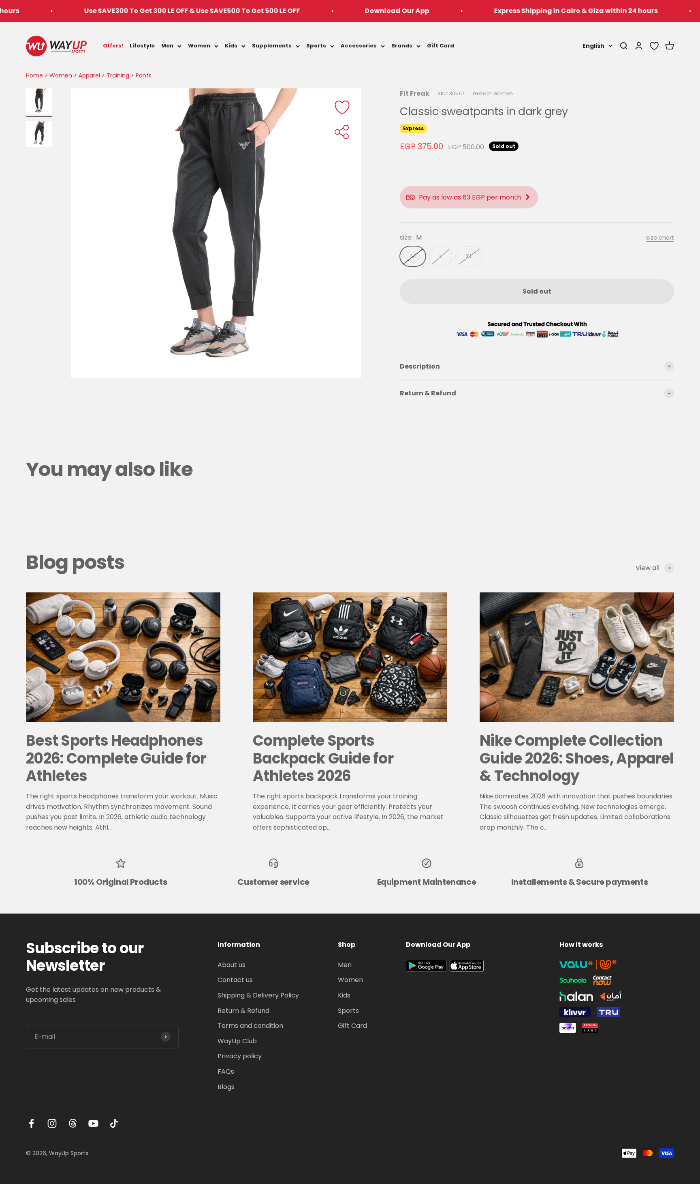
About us (231, 965)
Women (199, 45)
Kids (231, 45)
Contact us (235, 980)
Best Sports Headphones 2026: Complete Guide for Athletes (116, 758)
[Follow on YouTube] (93, 1123)
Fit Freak (414, 93)
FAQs (226, 1071)
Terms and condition (250, 1025)
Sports (316, 45)
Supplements (272, 45)
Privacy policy (240, 1056)
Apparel (89, 75)
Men (167, 45)
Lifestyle (142, 45)
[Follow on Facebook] (31, 1123)
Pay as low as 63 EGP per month (470, 197)
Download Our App (350, 10)
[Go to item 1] (39, 102)
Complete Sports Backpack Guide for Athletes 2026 (323, 758)
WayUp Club (237, 1041)
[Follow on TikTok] (114, 1123)
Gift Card (440, 45)
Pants (144, 75)
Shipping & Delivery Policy (258, 995)
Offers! (113, 45)
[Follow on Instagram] (52, 1123)
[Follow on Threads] (72, 1123)
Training (118, 75)
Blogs (226, 1087)
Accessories (359, 45)
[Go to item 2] (39, 135)
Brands (401, 45)
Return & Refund (243, 1010)
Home (34, 75)
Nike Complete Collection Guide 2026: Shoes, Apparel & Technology (577, 758)
